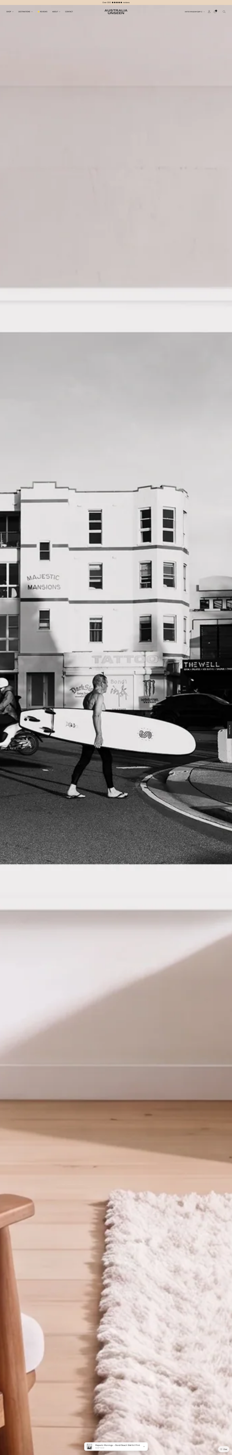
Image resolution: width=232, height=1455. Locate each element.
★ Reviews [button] (230, 729)
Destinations (24, 11)
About (55, 11)
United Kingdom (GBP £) (194, 12)
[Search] (224, 11)
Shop (8, 11)
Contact (69, 11)
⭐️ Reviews (42, 11)
